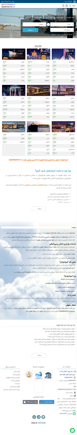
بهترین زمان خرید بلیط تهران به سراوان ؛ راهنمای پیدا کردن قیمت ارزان (54, 339)
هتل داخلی (59, 17)
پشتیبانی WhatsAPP (66, 414)
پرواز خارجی (49, 17)
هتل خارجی (38, 17)
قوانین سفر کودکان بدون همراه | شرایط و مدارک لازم (59, 331)
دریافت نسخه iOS (32, 402)
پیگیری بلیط (16, 374)
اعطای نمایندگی (67, 5)
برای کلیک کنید (67, 374)
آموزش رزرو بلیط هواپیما (13, 377)
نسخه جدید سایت (70, 5)
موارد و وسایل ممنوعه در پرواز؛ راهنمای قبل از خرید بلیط (58, 329)
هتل (74, 5)
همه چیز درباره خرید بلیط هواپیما (65, 325)
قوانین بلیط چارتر (15, 386)
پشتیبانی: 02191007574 (9, 1)
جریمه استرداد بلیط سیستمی (12, 389)
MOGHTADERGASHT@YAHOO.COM (64, 389)
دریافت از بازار (49, 402)
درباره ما (17, 383)
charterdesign (42, 423)
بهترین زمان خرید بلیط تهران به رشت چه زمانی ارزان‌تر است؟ (57, 344)
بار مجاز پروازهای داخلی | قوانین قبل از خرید (61, 334)
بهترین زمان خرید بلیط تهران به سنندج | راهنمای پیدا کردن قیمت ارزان (54, 342)
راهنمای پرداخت (15, 380)
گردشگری (28, 17)
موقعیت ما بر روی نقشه (69, 411)
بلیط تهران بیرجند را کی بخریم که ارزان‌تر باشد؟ (61, 337)
